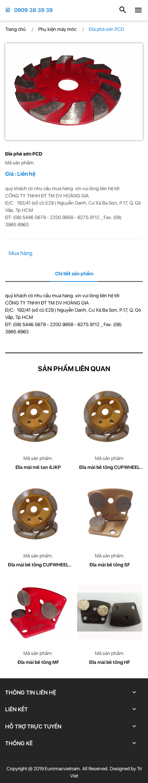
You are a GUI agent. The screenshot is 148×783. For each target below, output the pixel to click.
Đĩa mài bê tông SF (109, 564)
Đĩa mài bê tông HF (109, 662)
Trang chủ (15, 29)
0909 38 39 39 (33, 10)
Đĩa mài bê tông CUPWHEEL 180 (109, 467)
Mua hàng (20, 253)
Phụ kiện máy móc (57, 29)
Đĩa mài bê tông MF (38, 662)
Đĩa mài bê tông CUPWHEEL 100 (38, 565)
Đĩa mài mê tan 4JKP (38, 467)
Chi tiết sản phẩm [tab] (74, 273)
